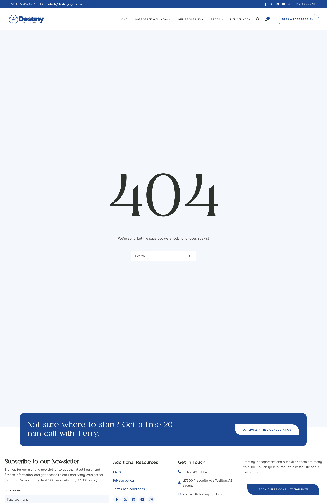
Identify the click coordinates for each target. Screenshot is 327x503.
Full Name (13, 490)
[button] (23, 4)
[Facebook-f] (265, 4)
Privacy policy (123, 481)
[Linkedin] (277, 4)
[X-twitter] (271, 4)
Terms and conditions (129, 489)
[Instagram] (289, 4)
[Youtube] (283, 4)
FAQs (117, 472)
